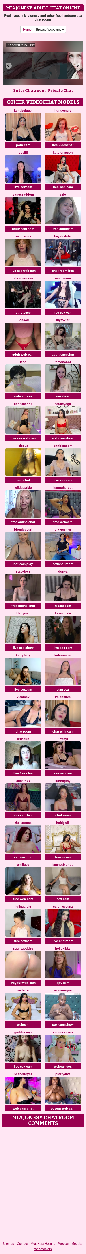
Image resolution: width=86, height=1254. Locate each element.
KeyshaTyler (63, 236)
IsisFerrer (23, 990)
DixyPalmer (63, 529)
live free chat (23, 773)
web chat (23, 480)
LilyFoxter (62, 320)
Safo (63, 194)
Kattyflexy (23, 655)
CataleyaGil (63, 403)
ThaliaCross (23, 822)
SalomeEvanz (63, 906)
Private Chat (60, 90)
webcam (23, 1024)
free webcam (62, 522)
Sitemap (8, 1243)
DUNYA (63, 571)
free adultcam (63, 228)
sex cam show (63, 1024)
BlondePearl (23, 529)
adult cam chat (23, 228)
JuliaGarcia (23, 906)
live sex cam (63, 480)
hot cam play (23, 564)
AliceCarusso (23, 278)
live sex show (23, 647)
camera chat (23, 857)
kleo (23, 362)
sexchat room (63, 564)
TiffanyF (63, 739)
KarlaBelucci (23, 110)
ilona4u (23, 320)
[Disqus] (43, 1185)
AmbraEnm (63, 278)
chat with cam (62, 731)
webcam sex (23, 396)
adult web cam (23, 354)
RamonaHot (63, 362)
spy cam (63, 982)
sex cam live (23, 815)
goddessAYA (23, 1032)
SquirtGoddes (23, 948)
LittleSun (23, 739)
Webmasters (43, 1249)
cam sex (63, 689)
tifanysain (23, 613)
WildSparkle (23, 487)
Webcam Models (70, 1243)
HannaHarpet (63, 487)
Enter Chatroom (29, 90)
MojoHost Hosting (43, 1243)
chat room (23, 731)
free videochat (63, 145)
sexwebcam (63, 773)
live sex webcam (23, 270)
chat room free (63, 270)
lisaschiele (63, 613)
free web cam (63, 187)
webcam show (63, 438)
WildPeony (23, 236)
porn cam (23, 145)
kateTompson (63, 152)
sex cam (63, 899)
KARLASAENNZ (23, 403)
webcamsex (63, 1066)
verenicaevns (63, 1032)
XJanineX (23, 697)
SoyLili (23, 152)
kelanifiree (63, 697)
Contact (22, 1243)
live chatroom (63, 941)
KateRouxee (62, 655)
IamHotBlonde (62, 864)
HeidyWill (63, 822)
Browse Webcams (49, 29)
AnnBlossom (63, 445)
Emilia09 (23, 864)
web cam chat (23, 1108)
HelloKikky (63, 948)
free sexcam (23, 941)
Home (27, 29)
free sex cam (62, 312)
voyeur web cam (23, 982)
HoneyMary (62, 110)
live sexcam (23, 187)
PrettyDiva (63, 1074)
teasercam (63, 857)
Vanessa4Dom (23, 194)
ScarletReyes (23, 1074)
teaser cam (63, 605)
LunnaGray (63, 780)
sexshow (63, 396)
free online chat (23, 522)
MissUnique (63, 990)
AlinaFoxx (23, 780)
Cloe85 (23, 445)
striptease (23, 312)
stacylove (23, 571)
